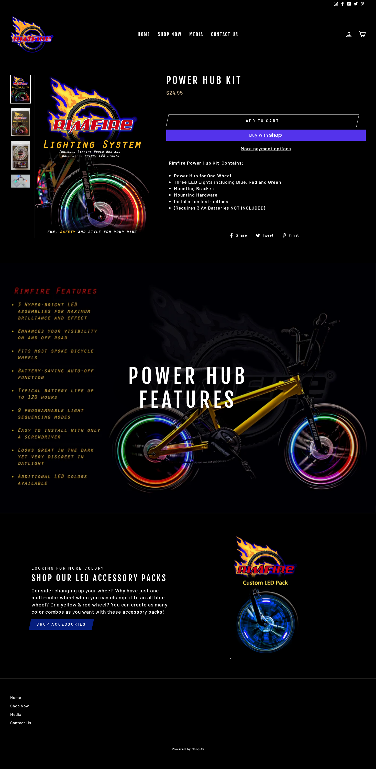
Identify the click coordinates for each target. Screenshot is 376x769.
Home (144, 34)
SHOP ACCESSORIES (61, 624)
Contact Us (224, 34)
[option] (92, 156)
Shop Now (170, 34)
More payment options (266, 148)
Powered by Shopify (188, 749)
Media (196, 34)
